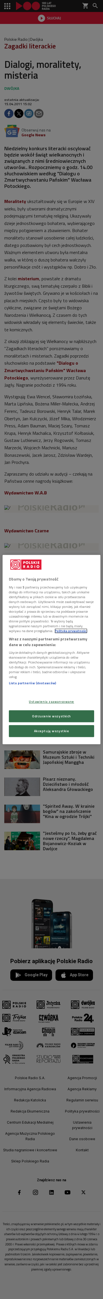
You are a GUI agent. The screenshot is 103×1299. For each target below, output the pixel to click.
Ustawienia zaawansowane (51, 701)
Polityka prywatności (71, 630)
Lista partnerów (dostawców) (32, 683)
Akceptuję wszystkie (51, 730)
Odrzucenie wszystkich (51, 716)
